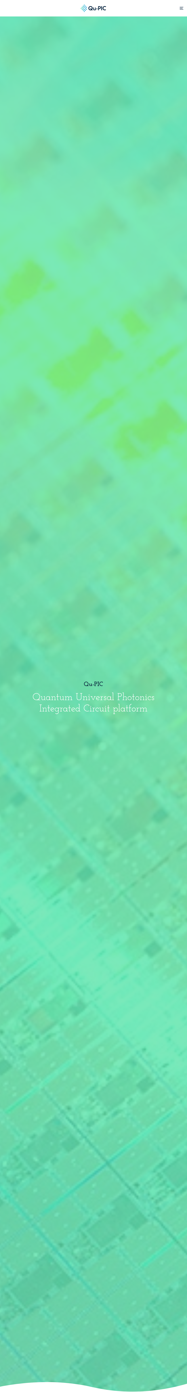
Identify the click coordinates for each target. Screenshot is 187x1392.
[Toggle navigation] (153, 8)
